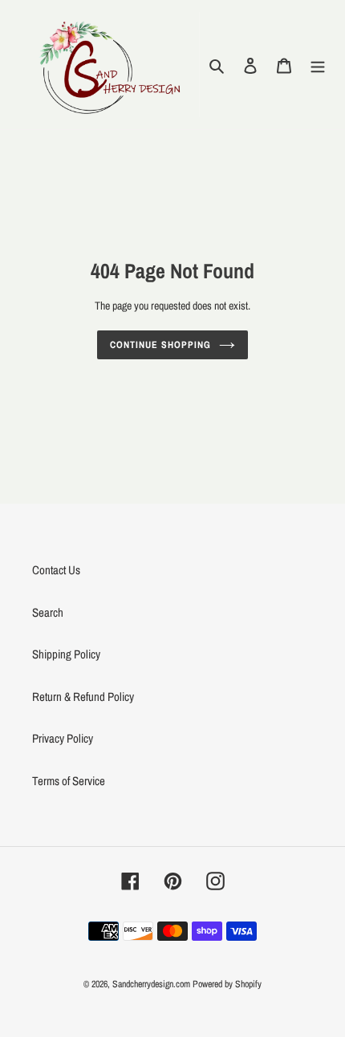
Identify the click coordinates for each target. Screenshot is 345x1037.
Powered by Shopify (227, 984)
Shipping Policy (66, 654)
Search (47, 612)
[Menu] (318, 64)
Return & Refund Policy (83, 696)
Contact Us (56, 569)
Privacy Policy (62, 738)
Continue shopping (160, 344)
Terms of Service (68, 780)
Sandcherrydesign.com (151, 984)
